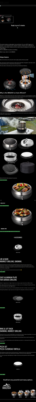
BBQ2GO (4, 2)
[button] (1, 125)
